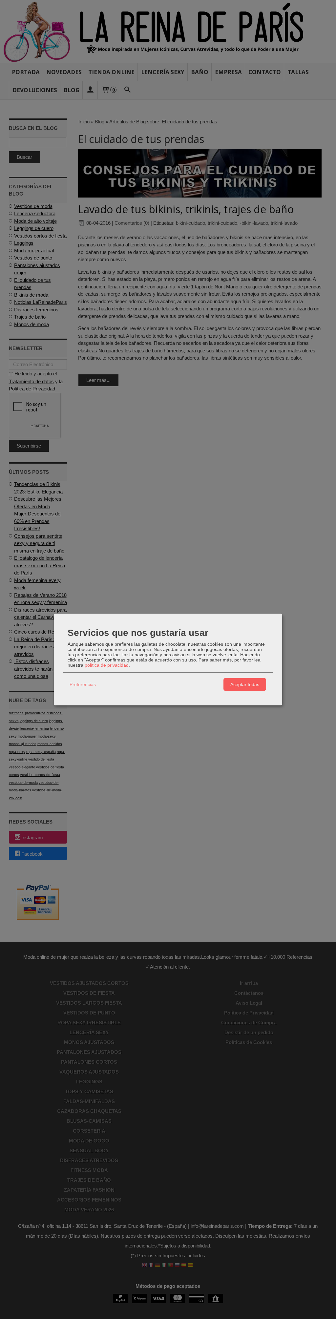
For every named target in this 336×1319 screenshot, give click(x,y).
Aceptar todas (244, 684)
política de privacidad (107, 664)
